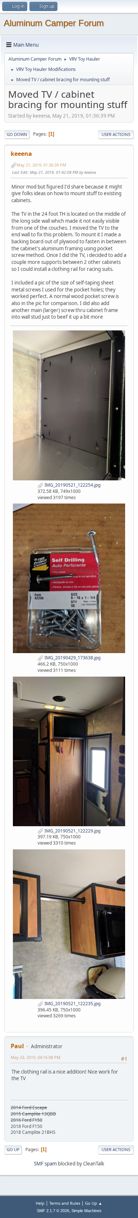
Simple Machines (86, 1210)
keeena (21, 154)
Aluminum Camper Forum (54, 23)
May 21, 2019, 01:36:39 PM (41, 165)
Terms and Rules (64, 1203)
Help (40, 1203)
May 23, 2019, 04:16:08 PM (35, 1057)
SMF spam (45, 1163)
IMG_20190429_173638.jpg (71, 658)
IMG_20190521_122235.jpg (71, 1003)
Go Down (17, 134)
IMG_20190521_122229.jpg (71, 831)
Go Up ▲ (93, 1203)
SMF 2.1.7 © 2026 (53, 1210)
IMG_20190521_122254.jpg (71, 485)
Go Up (13, 1149)
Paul (17, 1046)
